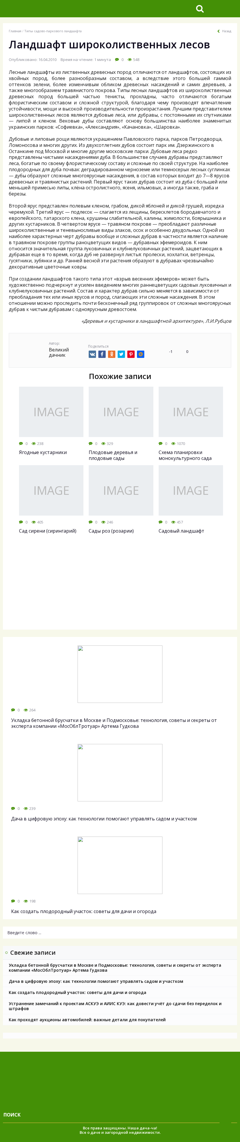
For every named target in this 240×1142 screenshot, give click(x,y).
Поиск (12, 1115)
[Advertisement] (120, 587)
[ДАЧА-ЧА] (48, 8)
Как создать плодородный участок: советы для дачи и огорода (77, 992)
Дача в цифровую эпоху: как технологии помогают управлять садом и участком (96, 981)
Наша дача (139, 1128)
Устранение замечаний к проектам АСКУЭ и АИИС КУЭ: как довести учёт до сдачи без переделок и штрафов (115, 1006)
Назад (226, 31)
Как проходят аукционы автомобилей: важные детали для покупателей (87, 1019)
